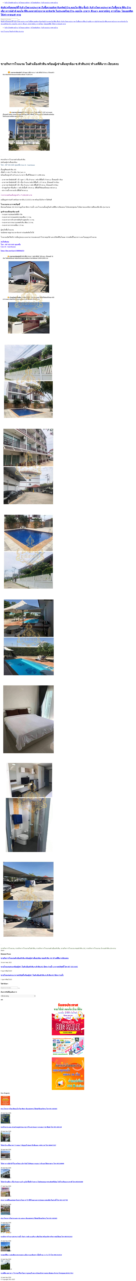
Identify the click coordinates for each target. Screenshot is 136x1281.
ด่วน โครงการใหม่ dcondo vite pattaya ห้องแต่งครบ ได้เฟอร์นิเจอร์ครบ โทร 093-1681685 (29, 1218)
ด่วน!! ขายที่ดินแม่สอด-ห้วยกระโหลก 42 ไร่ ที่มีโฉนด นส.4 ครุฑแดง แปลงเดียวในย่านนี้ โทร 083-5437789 (34, 1200)
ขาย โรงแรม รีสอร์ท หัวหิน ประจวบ (12, 31)
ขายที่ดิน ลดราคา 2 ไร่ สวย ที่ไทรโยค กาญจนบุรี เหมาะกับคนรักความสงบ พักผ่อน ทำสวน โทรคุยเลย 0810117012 (37, 1273)
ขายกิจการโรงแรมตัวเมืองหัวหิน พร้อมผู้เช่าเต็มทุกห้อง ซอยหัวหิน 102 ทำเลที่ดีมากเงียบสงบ (35, 958)
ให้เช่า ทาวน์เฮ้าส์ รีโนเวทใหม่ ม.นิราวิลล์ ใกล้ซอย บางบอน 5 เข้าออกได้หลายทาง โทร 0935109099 (32, 1163)
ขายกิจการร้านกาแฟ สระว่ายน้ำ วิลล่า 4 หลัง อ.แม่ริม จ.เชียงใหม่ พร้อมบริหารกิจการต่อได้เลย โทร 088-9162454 (36, 1236)
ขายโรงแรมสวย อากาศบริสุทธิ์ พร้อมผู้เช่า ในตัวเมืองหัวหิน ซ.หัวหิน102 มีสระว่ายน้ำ (32, 975)
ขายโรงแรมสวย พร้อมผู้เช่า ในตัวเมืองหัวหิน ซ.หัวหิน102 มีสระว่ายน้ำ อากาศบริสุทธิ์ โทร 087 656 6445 (39, 967)
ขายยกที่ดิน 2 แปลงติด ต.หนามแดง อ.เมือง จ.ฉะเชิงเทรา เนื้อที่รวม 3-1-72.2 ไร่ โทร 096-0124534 (31, 1255)
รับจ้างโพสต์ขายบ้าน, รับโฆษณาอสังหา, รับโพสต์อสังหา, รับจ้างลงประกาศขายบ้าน (31, 2)
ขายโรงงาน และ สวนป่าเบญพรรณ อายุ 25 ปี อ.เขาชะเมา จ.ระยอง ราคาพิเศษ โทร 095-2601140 (31, 1127)
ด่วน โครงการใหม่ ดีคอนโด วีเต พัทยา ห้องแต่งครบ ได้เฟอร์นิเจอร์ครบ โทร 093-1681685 (29, 1109)
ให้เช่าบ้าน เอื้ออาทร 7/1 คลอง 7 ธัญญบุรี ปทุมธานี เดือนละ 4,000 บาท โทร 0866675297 (28, 1145)
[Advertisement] (68, 47)
